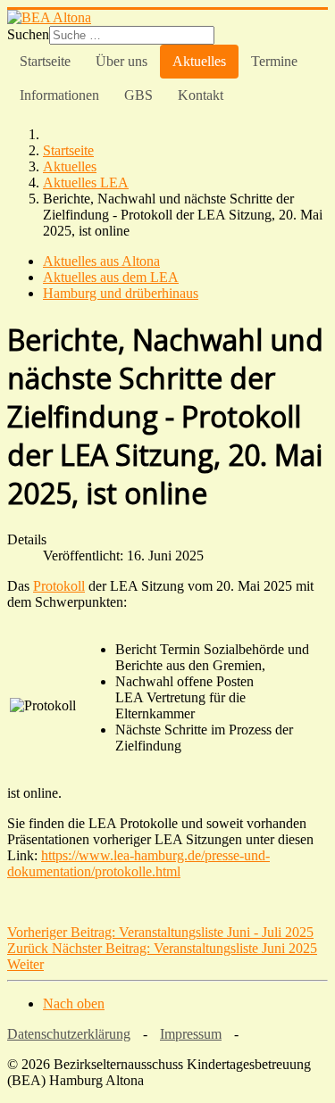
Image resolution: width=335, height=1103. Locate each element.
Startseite (45, 61)
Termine (274, 61)
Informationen (59, 95)
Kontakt (200, 95)
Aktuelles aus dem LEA (111, 277)
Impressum (191, 1033)
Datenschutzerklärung (68, 1033)
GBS (138, 95)
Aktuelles (199, 61)
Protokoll (59, 585)
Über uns (121, 61)
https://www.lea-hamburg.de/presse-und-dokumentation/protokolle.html (138, 863)
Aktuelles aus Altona (101, 261)
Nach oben (74, 1003)
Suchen (28, 34)
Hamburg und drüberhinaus (120, 293)
